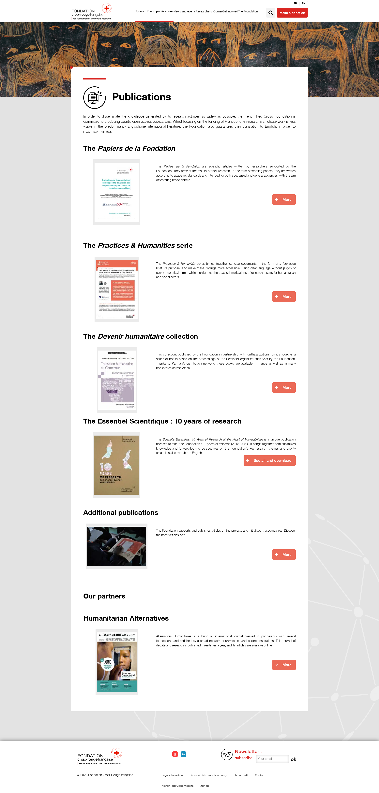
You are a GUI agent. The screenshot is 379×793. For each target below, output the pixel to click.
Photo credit (241, 775)
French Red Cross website (177, 785)
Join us (204, 785)
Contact (260, 775)
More (287, 199)
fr (295, 4)
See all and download (273, 460)
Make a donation (292, 13)
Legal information (172, 775)
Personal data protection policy (208, 775)
